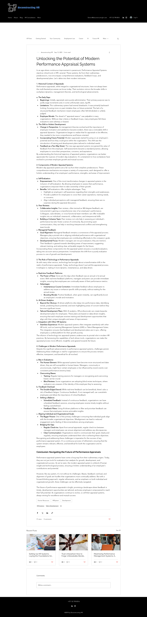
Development (66, 500)
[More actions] (109, 52)
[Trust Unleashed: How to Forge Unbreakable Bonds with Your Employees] (73, 542)
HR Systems (40, 506)
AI (88, 38)
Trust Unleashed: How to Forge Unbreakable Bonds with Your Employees (73, 555)
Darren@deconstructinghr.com (97, 17)
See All (118, 530)
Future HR (96, 38)
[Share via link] (52, 513)
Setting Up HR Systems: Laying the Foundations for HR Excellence (40, 555)
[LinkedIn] (123, 18)
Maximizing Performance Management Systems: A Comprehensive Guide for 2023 (105, 555)
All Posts (29, 38)
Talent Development (52, 506)
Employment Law (69, 38)
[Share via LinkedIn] (47, 513)
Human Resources (43, 500)
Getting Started (41, 38)
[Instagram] (126, 18)
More (104, 38)
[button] (118, 38)
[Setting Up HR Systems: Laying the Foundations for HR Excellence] (41, 542)
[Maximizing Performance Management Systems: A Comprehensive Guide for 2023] (106, 542)
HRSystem (55, 500)
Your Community (55, 38)
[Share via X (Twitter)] (42, 513)
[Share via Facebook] (37, 513)
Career (81, 38)
